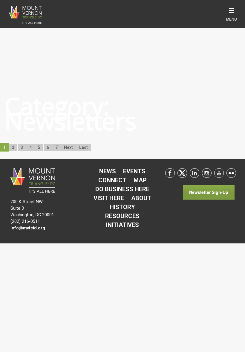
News (107, 171)
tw (182, 173)
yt (219, 173)
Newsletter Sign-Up (208, 192)
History (122, 207)
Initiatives (122, 225)
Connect (112, 180)
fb (170, 173)
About (141, 198)
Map (140, 180)
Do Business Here (122, 189)
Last (83, 147)
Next (68, 147)
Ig (206, 173)
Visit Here (109, 198)
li (194, 173)
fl (231, 173)
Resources (122, 216)
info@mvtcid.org (27, 228)
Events (134, 171)
